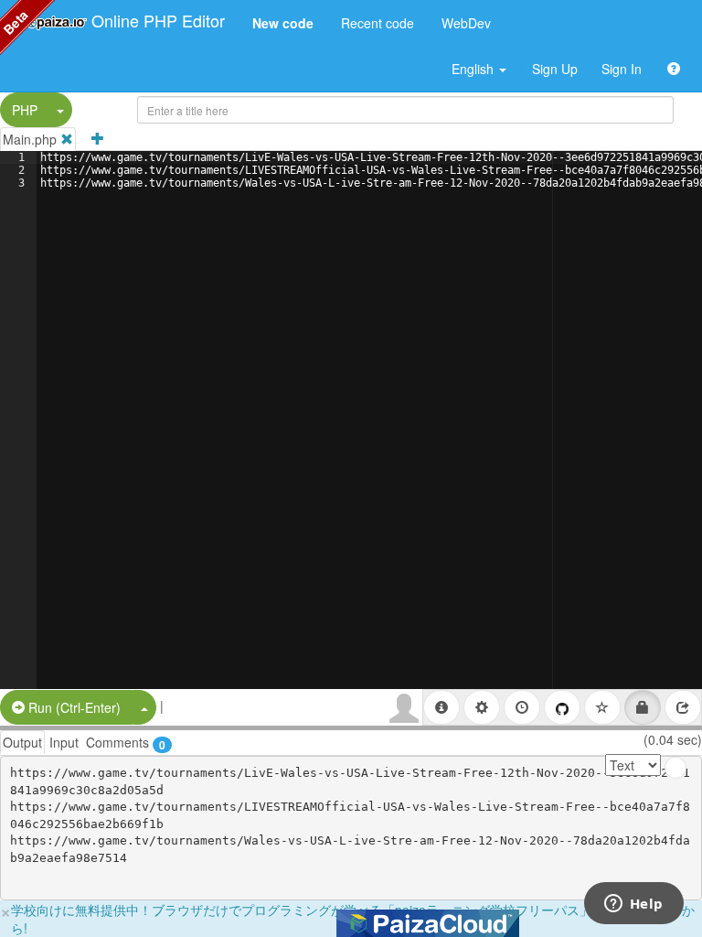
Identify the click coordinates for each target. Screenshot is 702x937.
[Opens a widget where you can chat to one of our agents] (633, 905)
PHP (24, 110)
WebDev (466, 23)
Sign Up (555, 68)
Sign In (621, 68)
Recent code (377, 23)
